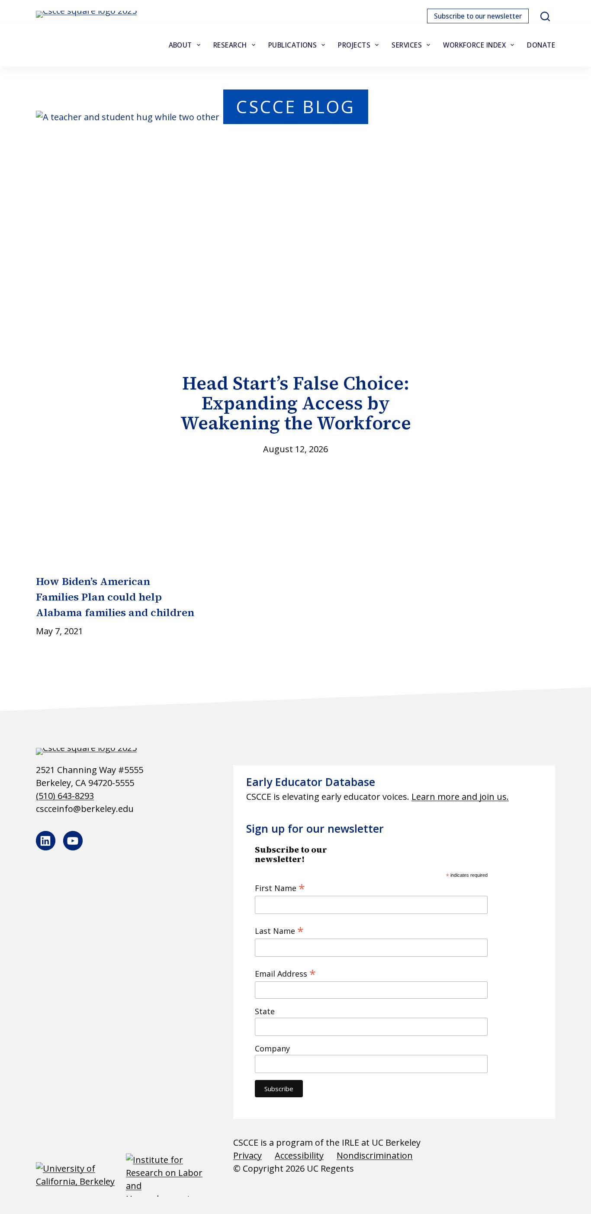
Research (230, 45)
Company (272, 1048)
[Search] (545, 16)
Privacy (247, 1155)
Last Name (279, 930)
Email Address (285, 973)
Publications (292, 45)
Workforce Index (474, 45)
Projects (354, 45)
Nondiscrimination (375, 1155)
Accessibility (299, 1155)
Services (407, 45)
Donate (541, 45)
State (265, 1011)
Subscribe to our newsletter (478, 16)
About (180, 45)
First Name (280, 888)
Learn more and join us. (460, 796)
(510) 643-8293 (65, 796)
